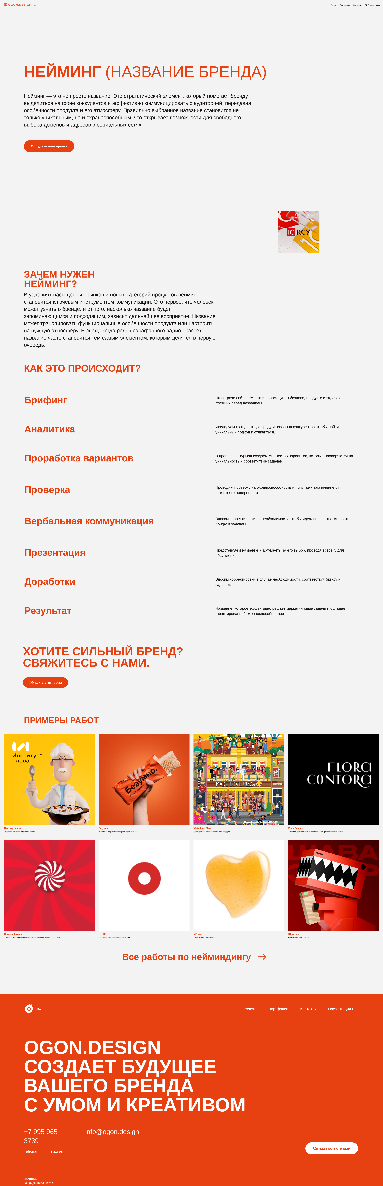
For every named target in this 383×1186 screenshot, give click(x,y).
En (35, 5)
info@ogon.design (112, 1131)
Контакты (357, 5)
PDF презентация (372, 5)
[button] (49, 146)
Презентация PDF (344, 1009)
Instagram (55, 1151)
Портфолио (345, 5)
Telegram (31, 1151)
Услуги (333, 5)
